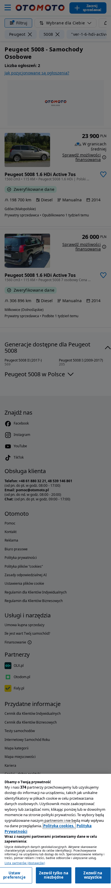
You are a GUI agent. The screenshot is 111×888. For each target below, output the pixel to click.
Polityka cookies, (59, 825)
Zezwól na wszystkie (92, 875)
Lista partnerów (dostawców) (25, 863)
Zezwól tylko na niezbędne (53, 875)
